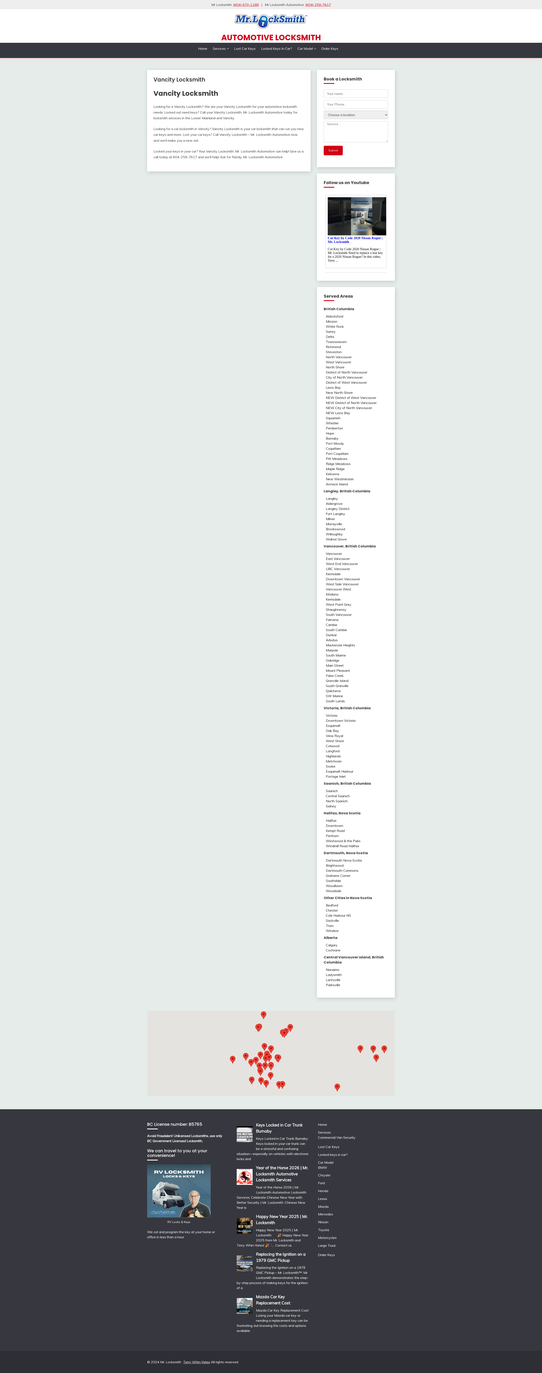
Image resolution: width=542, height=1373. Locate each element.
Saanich (332, 791)
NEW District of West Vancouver (351, 398)
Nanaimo (332, 970)
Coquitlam (333, 448)
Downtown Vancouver (343, 579)
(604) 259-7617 (318, 5)
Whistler (332, 423)
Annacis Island (337, 484)
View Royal (334, 736)
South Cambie (336, 630)
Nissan (323, 1222)
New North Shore (339, 392)
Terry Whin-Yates (196, 1362)
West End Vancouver (342, 564)
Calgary (331, 945)
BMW (322, 1167)
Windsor (332, 931)
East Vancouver (338, 559)
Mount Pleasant (338, 670)
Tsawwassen (336, 342)
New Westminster (340, 479)
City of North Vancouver (344, 377)
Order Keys (329, 48)
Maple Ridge (335, 469)
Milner (330, 519)
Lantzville (333, 980)
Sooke (330, 766)
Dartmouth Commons (342, 870)
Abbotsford (334, 316)
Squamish (333, 418)
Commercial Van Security (336, 1137)
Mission (331, 321)
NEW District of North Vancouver (351, 403)
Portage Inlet (336, 776)
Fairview (332, 620)
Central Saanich (338, 796)
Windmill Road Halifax (342, 846)
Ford (321, 1183)
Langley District (338, 509)
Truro (330, 925)
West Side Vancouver (342, 584)
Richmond (333, 347)
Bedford (332, 905)
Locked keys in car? (276, 48)
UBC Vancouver (338, 569)
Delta (330, 337)
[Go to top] (530, 1362)
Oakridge (332, 660)
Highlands (333, 756)
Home (202, 48)
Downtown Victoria (340, 720)
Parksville (333, 985)
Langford (333, 751)
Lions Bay (333, 387)
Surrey (331, 331)
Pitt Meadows (336, 459)
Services (219, 48)
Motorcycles (327, 1238)
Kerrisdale (333, 574)
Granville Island (337, 681)
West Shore (335, 741)
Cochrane (333, 950)
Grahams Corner (338, 875)
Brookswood (335, 529)
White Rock (335, 326)
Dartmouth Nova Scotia (344, 860)
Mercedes (325, 1214)
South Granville (337, 686)
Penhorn (332, 836)
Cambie (331, 625)
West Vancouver (338, 362)
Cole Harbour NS (338, 915)
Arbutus (332, 640)
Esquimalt (333, 725)
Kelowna (332, 474)
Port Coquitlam (337, 453)
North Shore (335, 367)
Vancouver (334, 553)
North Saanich (337, 801)
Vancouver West (338, 589)
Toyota (323, 1230)
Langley (332, 498)
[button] (290, 1028)
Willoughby (334, 534)
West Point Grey (338, 604)
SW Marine (334, 696)
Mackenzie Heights (340, 645)
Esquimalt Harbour (339, 771)
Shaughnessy (336, 609)
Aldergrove (334, 503)
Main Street (335, 665)
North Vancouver (339, 357)
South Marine (336, 655)
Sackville (332, 920)
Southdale (333, 881)
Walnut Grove (336, 539)
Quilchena (333, 691)
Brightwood (335, 865)
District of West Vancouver (346, 382)
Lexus (322, 1199)
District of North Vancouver (346, 372)
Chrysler (324, 1175)
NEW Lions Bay (338, 413)
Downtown (334, 825)
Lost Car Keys (245, 48)
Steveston (334, 352)
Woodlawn (334, 886)
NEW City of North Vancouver (349, 408)
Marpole (332, 650)
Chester (332, 910)
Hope (330, 433)
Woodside (333, 891)
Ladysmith (334, 975)
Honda (323, 1191)
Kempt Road (335, 831)
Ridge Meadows (338, 464)
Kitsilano (332, 594)
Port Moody (335, 443)
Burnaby (332, 438)
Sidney (331, 806)
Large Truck (327, 1245)
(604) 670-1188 (246, 5)
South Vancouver (339, 614)
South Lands (335, 701)
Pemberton (334, 428)
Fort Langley (335, 514)
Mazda (323, 1206)
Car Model (305, 48)
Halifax (331, 820)
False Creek (335, 675)
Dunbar (331, 635)
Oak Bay (332, 731)
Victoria (331, 715)
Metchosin (334, 761)
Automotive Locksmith (271, 37)
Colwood (332, 746)
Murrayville (334, 524)
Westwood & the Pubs (343, 841)
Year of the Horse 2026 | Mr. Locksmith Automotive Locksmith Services (282, 1174)
